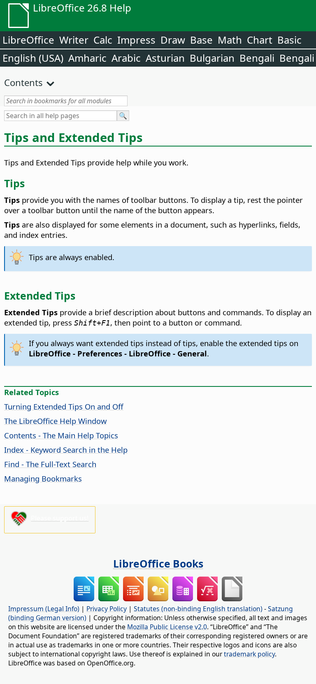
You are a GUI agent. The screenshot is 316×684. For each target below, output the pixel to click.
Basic (289, 40)
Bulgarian (212, 58)
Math (230, 40)
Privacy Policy (106, 608)
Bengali (256, 58)
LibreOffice (28, 40)
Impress (136, 40)
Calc (102, 40)
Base (201, 40)
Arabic (126, 58)
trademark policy (249, 653)
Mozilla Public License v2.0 (167, 626)
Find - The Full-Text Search (50, 464)
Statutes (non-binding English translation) (198, 608)
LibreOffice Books (158, 563)
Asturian (165, 58)
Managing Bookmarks (43, 478)
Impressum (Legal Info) (43, 608)
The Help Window (55, 421)
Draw (172, 40)
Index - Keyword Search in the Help (66, 449)
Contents (23, 82)
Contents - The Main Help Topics (61, 435)
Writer (73, 40)
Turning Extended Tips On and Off (63, 406)
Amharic (87, 58)
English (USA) (32, 58)
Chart (259, 40)
